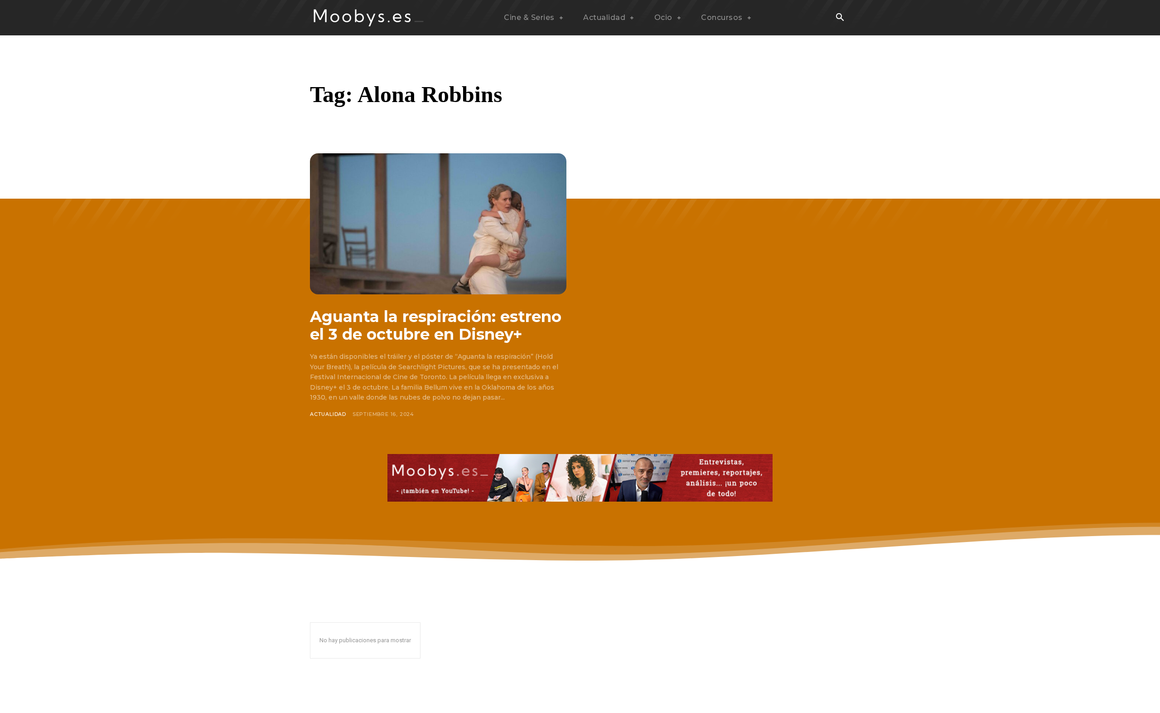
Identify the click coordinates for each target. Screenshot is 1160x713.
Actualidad (328, 414)
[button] (839, 18)
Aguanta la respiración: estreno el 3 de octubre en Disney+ (435, 325)
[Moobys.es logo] (369, 17)
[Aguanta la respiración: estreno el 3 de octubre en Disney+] (438, 223)
